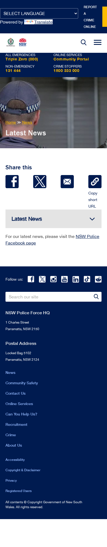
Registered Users (18, 491)
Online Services (19, 403)
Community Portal (71, 59)
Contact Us (15, 393)
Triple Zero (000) (21, 59)
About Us (13, 445)
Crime (10, 434)
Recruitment (16, 424)
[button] (84, 43)
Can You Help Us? (21, 414)
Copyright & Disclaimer (22, 470)
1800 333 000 (66, 70)
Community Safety (21, 382)
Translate (43, 21)
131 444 (13, 70)
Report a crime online (90, 17)
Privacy (11, 480)
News (10, 372)
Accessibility (15, 460)
